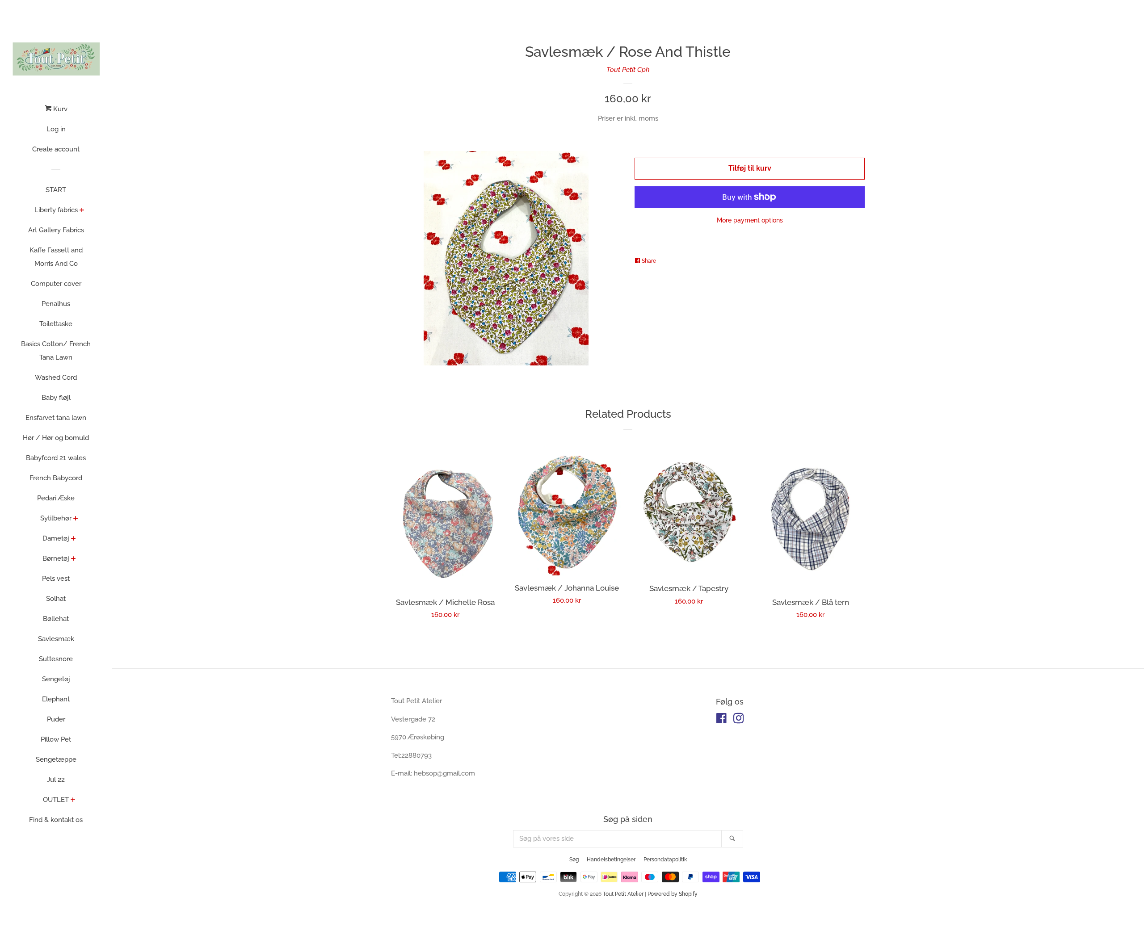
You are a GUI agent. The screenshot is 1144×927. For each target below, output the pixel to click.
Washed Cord (56, 377)
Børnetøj (55, 558)
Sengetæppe (56, 759)
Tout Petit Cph (628, 70)
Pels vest (56, 579)
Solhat (56, 599)
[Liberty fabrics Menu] (82, 211)
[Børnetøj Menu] (73, 559)
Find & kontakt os (56, 820)
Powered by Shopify (673, 894)
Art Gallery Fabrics (56, 230)
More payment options (750, 220)
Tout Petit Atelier (623, 894)
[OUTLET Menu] (73, 800)
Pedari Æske (56, 498)
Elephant (56, 699)
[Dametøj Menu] (73, 539)
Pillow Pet (56, 739)
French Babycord (55, 478)
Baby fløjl (56, 398)
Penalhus (56, 304)
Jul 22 (56, 780)
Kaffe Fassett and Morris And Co (56, 257)
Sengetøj (56, 679)
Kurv (59, 109)
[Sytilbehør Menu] (76, 519)
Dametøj (55, 538)
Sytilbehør (56, 518)
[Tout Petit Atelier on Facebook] (721, 720)
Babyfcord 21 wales (56, 458)
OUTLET (56, 800)
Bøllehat (56, 619)
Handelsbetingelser (611, 859)
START (56, 190)
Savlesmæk (56, 639)
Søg (574, 859)
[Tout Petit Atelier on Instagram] (738, 720)
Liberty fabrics (56, 210)
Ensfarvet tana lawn (55, 418)
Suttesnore (56, 659)
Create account (56, 149)
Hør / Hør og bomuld (56, 438)
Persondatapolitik (665, 859)
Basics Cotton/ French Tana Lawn (56, 350)
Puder (56, 719)
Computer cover (56, 284)
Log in (56, 129)
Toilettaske (55, 324)
